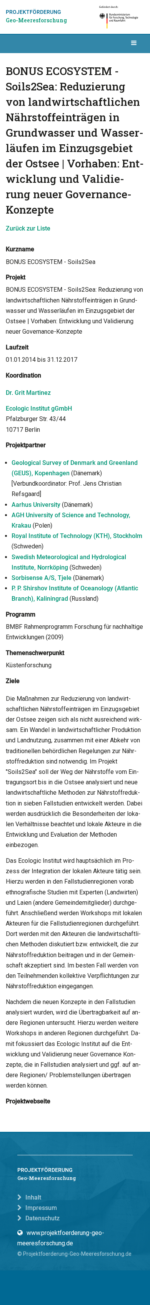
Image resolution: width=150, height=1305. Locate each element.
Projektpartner (26, 445)
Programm (20, 614)
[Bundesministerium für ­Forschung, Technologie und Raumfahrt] (119, 17)
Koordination (23, 375)
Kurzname (20, 249)
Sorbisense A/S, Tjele (42, 577)
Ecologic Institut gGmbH (39, 408)
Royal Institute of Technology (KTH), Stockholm (77, 536)
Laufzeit (17, 347)
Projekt (15, 277)
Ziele (13, 681)
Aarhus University (36, 504)
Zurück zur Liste (28, 228)
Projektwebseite (28, 1101)
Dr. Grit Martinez (28, 392)
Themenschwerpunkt (35, 653)
